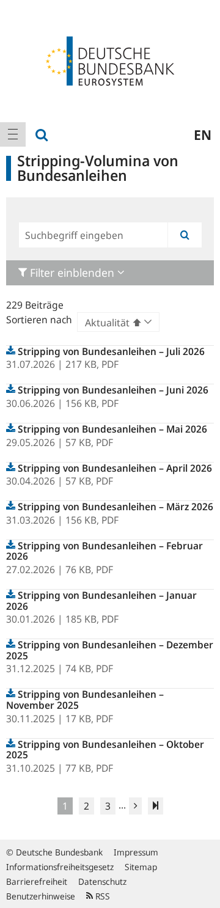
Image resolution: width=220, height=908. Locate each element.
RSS (101, 896)
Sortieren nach (39, 319)
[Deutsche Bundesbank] (110, 60)
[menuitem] (13, 134)
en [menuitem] (202, 134)
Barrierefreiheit (36, 881)
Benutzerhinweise (40, 896)
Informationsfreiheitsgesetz (60, 867)
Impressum (136, 852)
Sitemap (141, 867)
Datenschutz (102, 881)
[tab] (110, 272)
